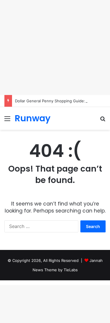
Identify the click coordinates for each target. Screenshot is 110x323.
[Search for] (103, 120)
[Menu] (7, 120)
